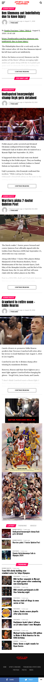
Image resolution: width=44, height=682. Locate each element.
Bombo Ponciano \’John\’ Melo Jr (17, 30)
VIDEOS (31, 670)
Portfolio (16, 670)
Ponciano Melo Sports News (32, 667)
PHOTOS (24, 670)
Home (4, 667)
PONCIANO (14, 23)
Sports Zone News (15, 667)
